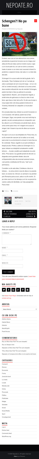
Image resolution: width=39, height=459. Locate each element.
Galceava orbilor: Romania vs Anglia (9, 214)
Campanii (5, 364)
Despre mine (10, 344)
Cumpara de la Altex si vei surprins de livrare (22, 354)
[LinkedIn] (13, 290)
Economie (5, 370)
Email (5, 255)
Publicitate (5, 398)
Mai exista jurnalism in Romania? (31, 214)
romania (15, 191)
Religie (4, 401)
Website (5, 263)
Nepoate (20, 29)
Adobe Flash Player (10, 295)
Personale (5, 392)
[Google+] (18, 290)
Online (4, 389)
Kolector (4, 325)
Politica (6, 191)
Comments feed (7, 433)
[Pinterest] (23, 290)
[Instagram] (27, 290)
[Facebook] (9, 290)
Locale (4, 382)
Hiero (15, 456)
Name (5, 248)
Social (4, 407)
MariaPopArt (5, 328)
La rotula (4, 379)
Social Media (6, 411)
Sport (3, 414)
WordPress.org (6, 436)
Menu (19, 12)
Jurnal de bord (6, 376)
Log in (4, 427)
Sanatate (4, 404)
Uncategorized (6, 417)
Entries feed (5, 430)
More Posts (19, 201)
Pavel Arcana (6, 331)
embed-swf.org (6, 298)
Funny (4, 373)
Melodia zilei (5, 386)
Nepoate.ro (19, 5)
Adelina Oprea (6, 319)
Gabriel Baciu (6, 322)
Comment (6, 233)
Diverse (4, 367)
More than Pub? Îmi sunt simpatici (17, 341)
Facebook (18, 204)
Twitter (28, 201)
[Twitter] (4, 290)
